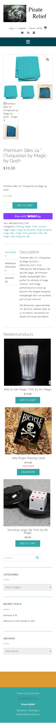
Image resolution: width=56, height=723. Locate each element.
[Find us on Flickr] (34, 32)
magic (12, 229)
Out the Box (33, 693)
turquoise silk (22, 236)
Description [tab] (10, 254)
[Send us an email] (22, 32)
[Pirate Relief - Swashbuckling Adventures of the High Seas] (28, 13)
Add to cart (25, 205)
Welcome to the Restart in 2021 (19, 620)
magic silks (8, 233)
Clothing (19, 226)
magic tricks (22, 233)
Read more (28, 472)
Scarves (43, 226)
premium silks (36, 233)
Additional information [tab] (10, 267)
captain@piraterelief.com (28, 714)
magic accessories (26, 229)
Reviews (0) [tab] (9, 279)
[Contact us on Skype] (28, 32)
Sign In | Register (17, 28)
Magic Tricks (31, 226)
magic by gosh (44, 229)
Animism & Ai (10, 615)
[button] (28, 41)
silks (13, 236)
